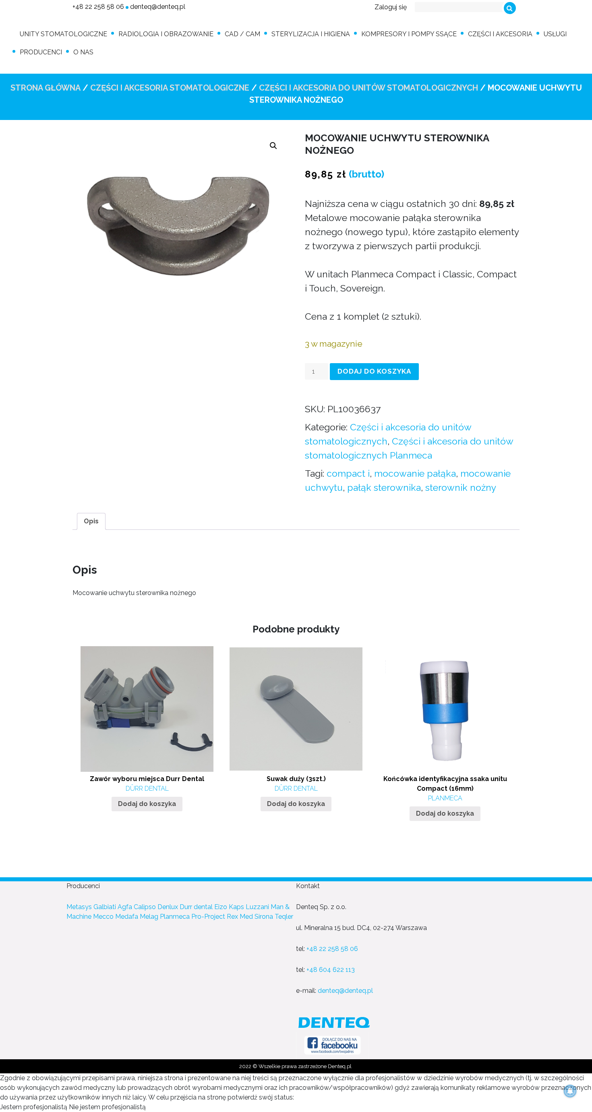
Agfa (125, 907)
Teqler (284, 916)
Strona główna (45, 88)
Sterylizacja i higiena (310, 34)
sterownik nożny (460, 487)
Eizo (220, 907)
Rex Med (240, 916)
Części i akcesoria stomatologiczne (169, 88)
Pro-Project (208, 916)
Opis (91, 521)
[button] (273, 145)
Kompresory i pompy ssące (409, 34)
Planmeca (175, 916)
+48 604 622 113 (330, 970)
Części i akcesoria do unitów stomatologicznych (368, 88)
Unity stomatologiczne (63, 34)
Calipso (145, 907)
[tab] (91, 521)
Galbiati (104, 907)
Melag (149, 916)
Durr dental (196, 907)
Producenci (41, 52)
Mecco (103, 916)
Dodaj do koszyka (374, 371)
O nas (83, 52)
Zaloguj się (391, 7)
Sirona (264, 916)
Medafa (126, 916)
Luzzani (257, 907)
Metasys (79, 907)
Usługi (555, 34)
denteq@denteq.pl (157, 6)
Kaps (236, 907)
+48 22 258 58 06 (98, 6)
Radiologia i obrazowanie (165, 34)
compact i (348, 473)
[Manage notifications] (570, 1091)
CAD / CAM (242, 34)
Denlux (167, 907)
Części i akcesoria (500, 34)
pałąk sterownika (384, 487)
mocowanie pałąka (415, 473)
